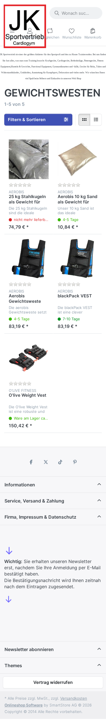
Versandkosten (73, 698)
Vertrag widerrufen (53, 682)
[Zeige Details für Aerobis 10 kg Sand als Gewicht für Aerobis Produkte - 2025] (78, 159)
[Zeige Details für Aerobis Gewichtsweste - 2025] (29, 259)
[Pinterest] (75, 462)
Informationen (20, 485)
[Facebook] (31, 462)
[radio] (84, 120)
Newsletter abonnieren (29, 649)
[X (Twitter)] (46, 462)
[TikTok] (60, 462)
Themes (13, 665)
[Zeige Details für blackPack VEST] (78, 259)
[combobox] (75, 13)
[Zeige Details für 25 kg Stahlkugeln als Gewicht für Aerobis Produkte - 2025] (29, 159)
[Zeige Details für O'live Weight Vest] (29, 358)
